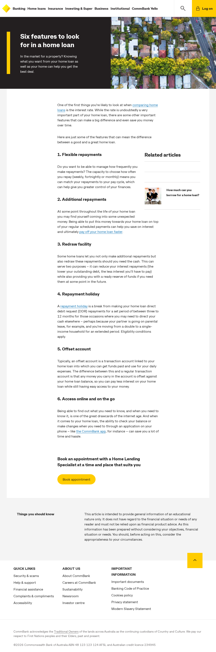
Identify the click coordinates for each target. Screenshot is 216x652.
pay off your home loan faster (100, 232)
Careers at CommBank (79, 582)
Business (101, 8)
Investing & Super (78, 8)
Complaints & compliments (34, 596)
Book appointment (76, 479)
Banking (19, 8)
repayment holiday (74, 306)
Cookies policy (122, 595)
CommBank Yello (145, 8)
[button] (183, 8)
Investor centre (73, 603)
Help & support (25, 582)
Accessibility (23, 603)
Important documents (127, 582)
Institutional (120, 8)
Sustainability (72, 589)
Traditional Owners (66, 631)
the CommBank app (91, 431)
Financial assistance (28, 589)
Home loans (36, 8)
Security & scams (26, 576)
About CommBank (76, 576)
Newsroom (70, 596)
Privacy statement (124, 602)
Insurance (55, 8)
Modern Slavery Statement (131, 609)
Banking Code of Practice (130, 588)
